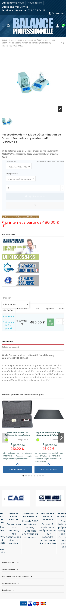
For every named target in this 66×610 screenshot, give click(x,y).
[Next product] (63, 43)
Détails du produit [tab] (10, 347)
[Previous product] (62, 43)
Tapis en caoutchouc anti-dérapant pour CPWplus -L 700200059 (48, 435)
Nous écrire (34, 2)
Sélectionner (15, 304)
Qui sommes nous (13, 2)
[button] (23, 475)
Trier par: (7, 298)
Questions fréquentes (15, 6)
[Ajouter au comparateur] (35, 205)
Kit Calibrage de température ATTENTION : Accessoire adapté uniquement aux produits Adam (17, 456)
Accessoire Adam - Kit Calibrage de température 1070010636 (17, 435)
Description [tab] (7, 341)
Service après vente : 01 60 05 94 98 (24, 10)
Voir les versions (17, 469)
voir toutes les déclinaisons (50, 161)
